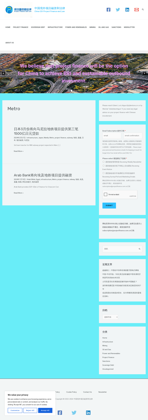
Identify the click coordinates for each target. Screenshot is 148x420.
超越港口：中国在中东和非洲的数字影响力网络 (120, 270)
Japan (40, 138)
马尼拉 (26, 140)
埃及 (81, 179)
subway (70, 138)
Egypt (38, 179)
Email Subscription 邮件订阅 (114, 131)
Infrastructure (55, 27)
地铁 (75, 138)
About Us (9, 43)
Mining (92, 27)
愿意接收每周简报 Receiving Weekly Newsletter (123, 162)
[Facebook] (108, 10)
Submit (109, 205)
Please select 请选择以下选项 (114, 158)
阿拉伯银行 (26, 182)
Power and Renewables (76, 27)
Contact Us (87, 392)
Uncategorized (107, 369)
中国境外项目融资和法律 (49, 8)
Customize (15, 410)
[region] (30, 403)
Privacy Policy (54, 392)
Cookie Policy (71, 392)
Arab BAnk (31, 179)
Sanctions (116, 27)
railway (72, 179)
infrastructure (32, 138)
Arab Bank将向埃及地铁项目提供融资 (43, 175)
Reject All (30, 410)
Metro (51, 138)
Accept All (45, 410)
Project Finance (20, 27)
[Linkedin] (127, 10)
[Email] (137, 10)
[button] (3, 73)
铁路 (20, 182)
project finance (60, 138)
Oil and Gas (103, 27)
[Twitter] (118, 10)
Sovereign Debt (38, 27)
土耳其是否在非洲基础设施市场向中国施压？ (119, 282)
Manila (46, 138)
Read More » (18, 151)
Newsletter (129, 27)
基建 (79, 138)
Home (7, 27)
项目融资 (19, 140)
